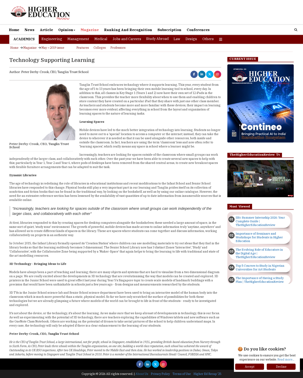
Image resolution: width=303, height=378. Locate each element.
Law (177, 39)
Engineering (51, 39)
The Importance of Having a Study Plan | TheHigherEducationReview (260, 280)
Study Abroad (157, 38)
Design (191, 39)
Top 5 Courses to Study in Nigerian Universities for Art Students (260, 267)
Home (14, 30)
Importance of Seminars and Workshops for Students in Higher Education (259, 237)
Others (208, 39)
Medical (100, 39)
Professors (118, 48)
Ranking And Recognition (128, 30)
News (29, 30)
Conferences (198, 30)
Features (82, 48)
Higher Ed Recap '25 (207, 374)
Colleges (100, 48)
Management (78, 39)
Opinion (65, 30)
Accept (249, 367)
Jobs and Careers (127, 39)
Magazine (90, 30)
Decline (281, 367)
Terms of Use (182, 374)
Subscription (169, 30)
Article (46, 30)
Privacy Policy (160, 374)
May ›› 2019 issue (52, 48)
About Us (141, 374)
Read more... (285, 359)
